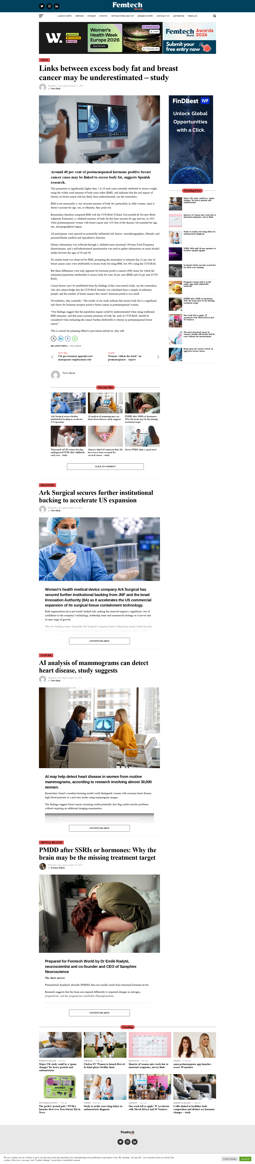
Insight (92, 16)
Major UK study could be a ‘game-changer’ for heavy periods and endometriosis (199, 200)
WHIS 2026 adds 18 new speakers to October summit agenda (200, 249)
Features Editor (58, 867)
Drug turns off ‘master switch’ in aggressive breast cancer (198, 349)
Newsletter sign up (122, 16)
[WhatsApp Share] (75, 338)
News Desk (55, 88)
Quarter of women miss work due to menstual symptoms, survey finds (200, 216)
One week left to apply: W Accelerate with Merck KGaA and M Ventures (199, 317)
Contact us (163, 16)
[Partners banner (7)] (101, 52)
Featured (76, 346)
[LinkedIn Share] (60, 338)
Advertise (178, 16)
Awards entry (145, 16)
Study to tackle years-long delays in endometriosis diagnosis (199, 232)
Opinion (79, 16)
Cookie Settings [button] (229, 1159)
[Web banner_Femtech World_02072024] (191, 183)
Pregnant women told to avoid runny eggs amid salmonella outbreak (197, 284)
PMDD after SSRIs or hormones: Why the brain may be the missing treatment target (199, 300)
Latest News (65, 16)
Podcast (192, 16)
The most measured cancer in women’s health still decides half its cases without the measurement (199, 334)
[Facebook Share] (68, 338)
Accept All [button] (245, 1159)
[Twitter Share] (53, 338)
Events (103, 16)
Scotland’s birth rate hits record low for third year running (200, 266)
